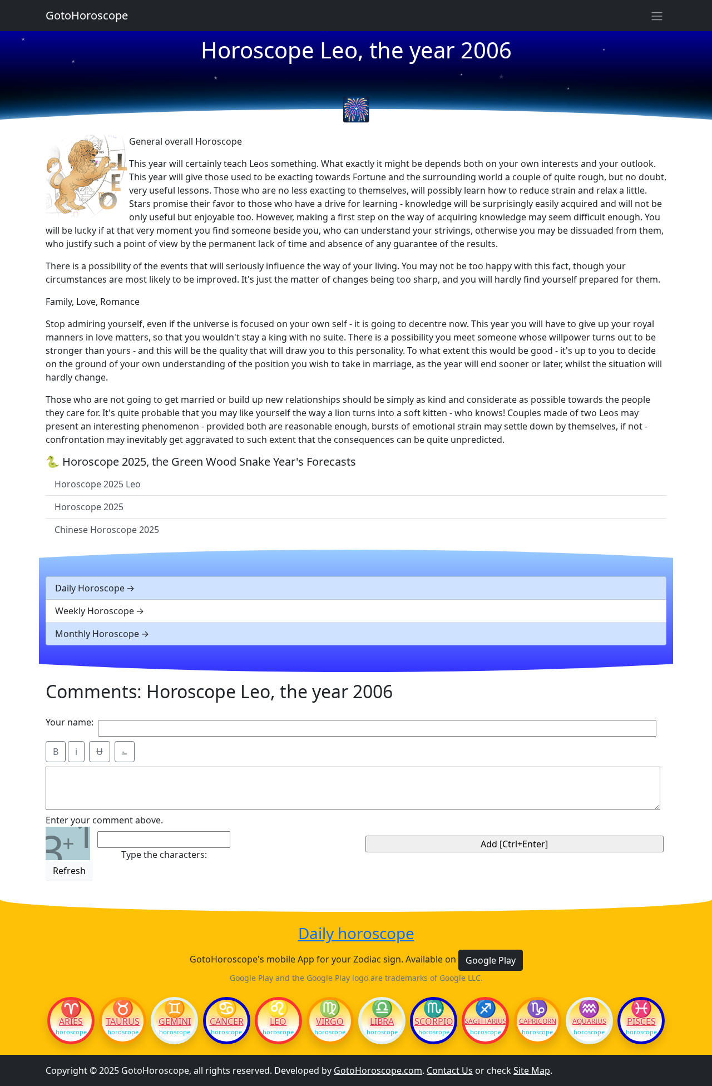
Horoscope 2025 (89, 507)
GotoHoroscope (87, 15)
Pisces (641, 1021)
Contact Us (450, 1070)
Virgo (330, 1021)
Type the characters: (164, 854)
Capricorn (537, 1021)
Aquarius (589, 1021)
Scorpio (433, 1021)
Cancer (227, 1021)
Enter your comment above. (104, 820)
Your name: (69, 722)
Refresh (69, 871)
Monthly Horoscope (97, 634)
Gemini (175, 1021)
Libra (382, 1021)
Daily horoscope (356, 933)
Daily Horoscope (90, 588)
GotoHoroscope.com (378, 1070)
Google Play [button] (491, 960)
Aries (71, 1021)
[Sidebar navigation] (656, 15)
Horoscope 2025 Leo (98, 484)
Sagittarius (485, 1021)
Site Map (531, 1070)
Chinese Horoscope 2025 (107, 530)
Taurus (123, 1021)
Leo (278, 1021)
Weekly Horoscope (94, 611)
